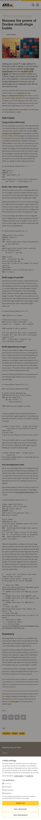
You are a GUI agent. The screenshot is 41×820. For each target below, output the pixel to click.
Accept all (20, 803)
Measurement (9, 790)
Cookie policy (18, 776)
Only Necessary (20, 809)
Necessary (8, 783)
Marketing (8, 793)
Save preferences (20, 815)
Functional (8, 787)
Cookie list (29, 776)
